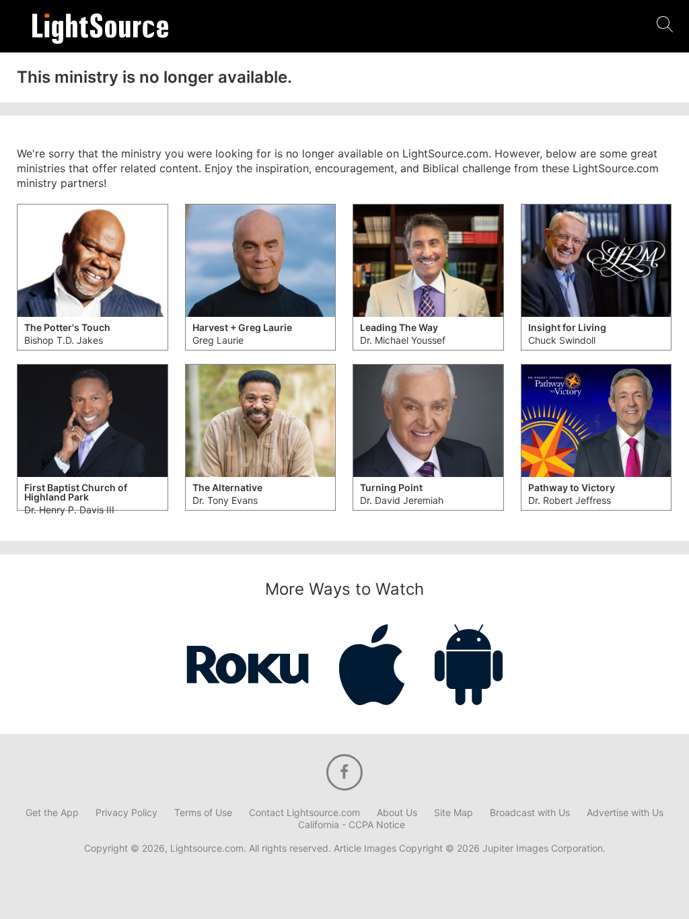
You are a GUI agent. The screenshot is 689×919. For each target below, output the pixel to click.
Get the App (52, 812)
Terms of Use (203, 812)
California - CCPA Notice (351, 825)
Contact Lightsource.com (304, 812)
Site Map (453, 812)
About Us (397, 812)
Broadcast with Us (530, 812)
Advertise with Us (625, 812)
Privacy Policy (126, 812)
